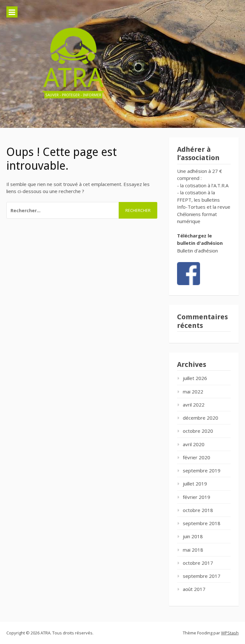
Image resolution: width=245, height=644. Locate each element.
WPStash (230, 633)
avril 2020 (193, 444)
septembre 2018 (201, 523)
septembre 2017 (201, 576)
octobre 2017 (198, 563)
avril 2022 (193, 404)
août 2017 (194, 589)
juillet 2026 (195, 378)
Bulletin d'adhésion (197, 250)
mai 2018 (193, 550)
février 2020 (196, 457)
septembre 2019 (201, 470)
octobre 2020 (198, 431)
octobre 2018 (198, 510)
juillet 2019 (195, 483)
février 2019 (196, 497)
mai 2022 (193, 391)
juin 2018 (193, 536)
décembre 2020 (200, 418)
